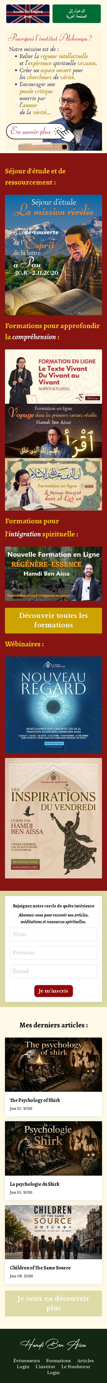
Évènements (26, 1360)
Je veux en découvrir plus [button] (54, 1303)
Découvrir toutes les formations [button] (53, 620)
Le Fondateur (75, 1366)
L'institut (46, 1366)
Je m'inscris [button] (53, 991)
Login (23, 1366)
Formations (58, 1360)
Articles (85, 1360)
